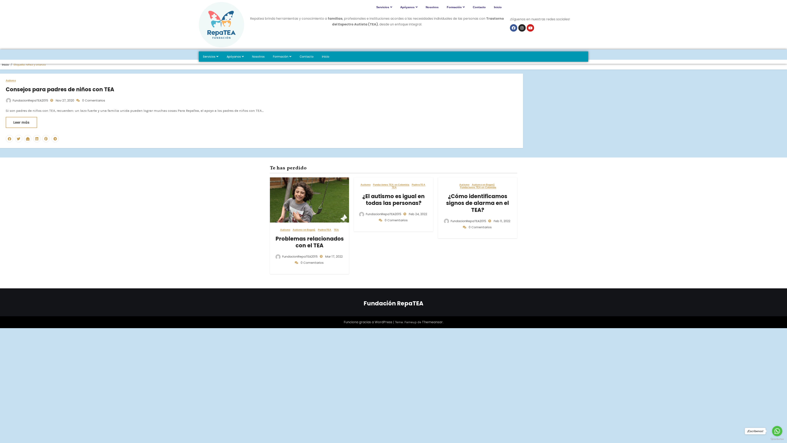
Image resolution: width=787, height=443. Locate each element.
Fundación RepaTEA (393, 303)
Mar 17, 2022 (333, 256)
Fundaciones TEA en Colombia (391, 185)
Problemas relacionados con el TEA (309, 242)
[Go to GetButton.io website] (777, 439)
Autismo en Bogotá (304, 230)
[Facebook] (513, 28)
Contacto (479, 7)
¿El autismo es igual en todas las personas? (393, 200)
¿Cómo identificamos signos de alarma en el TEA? (477, 203)
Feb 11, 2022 (501, 221)
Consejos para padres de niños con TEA (60, 89)
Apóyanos (407, 7)
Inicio (498, 7)
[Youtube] (530, 28)
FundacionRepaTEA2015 (30, 100)
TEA (336, 230)
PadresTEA (324, 230)
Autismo (11, 80)
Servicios (382, 7)
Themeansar (432, 322)
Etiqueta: (30, 65)
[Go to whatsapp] (777, 431)
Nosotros (432, 7)
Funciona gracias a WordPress (368, 322)
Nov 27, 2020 (64, 100)
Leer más (21, 122)
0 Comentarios (93, 100)
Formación (454, 7)
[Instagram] (522, 28)
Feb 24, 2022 (417, 214)
